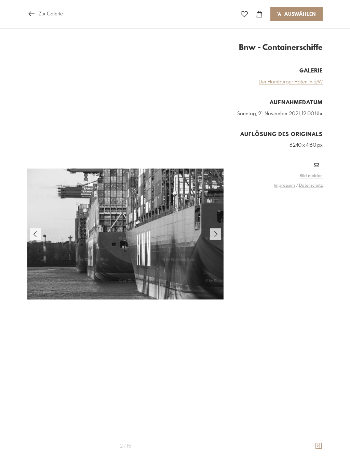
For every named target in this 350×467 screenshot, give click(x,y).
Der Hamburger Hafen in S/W (291, 82)
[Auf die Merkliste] (244, 14)
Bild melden (311, 176)
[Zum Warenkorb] (259, 14)
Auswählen (299, 14)
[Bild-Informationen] (318, 446)
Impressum (284, 186)
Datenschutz (311, 186)
